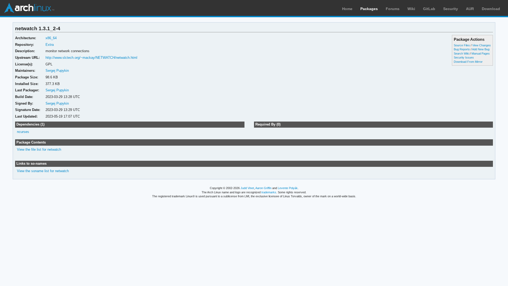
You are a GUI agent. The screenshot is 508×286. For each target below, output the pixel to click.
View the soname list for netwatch (43, 171)
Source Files (462, 45)
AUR (470, 9)
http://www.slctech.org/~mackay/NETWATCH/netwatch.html (91, 58)
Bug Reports (462, 49)
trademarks (268, 192)
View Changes (481, 45)
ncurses (23, 132)
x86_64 (51, 38)
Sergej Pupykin (57, 71)
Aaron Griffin (263, 188)
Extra (50, 45)
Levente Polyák (288, 188)
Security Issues (464, 57)
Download (491, 9)
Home (347, 9)
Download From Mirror (468, 61)
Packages (369, 9)
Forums (393, 9)
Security (450, 9)
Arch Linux (29, 8)
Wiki (411, 9)
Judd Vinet (247, 188)
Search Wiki (461, 53)
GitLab (429, 9)
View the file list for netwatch (39, 149)
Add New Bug (480, 49)
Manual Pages (480, 53)
